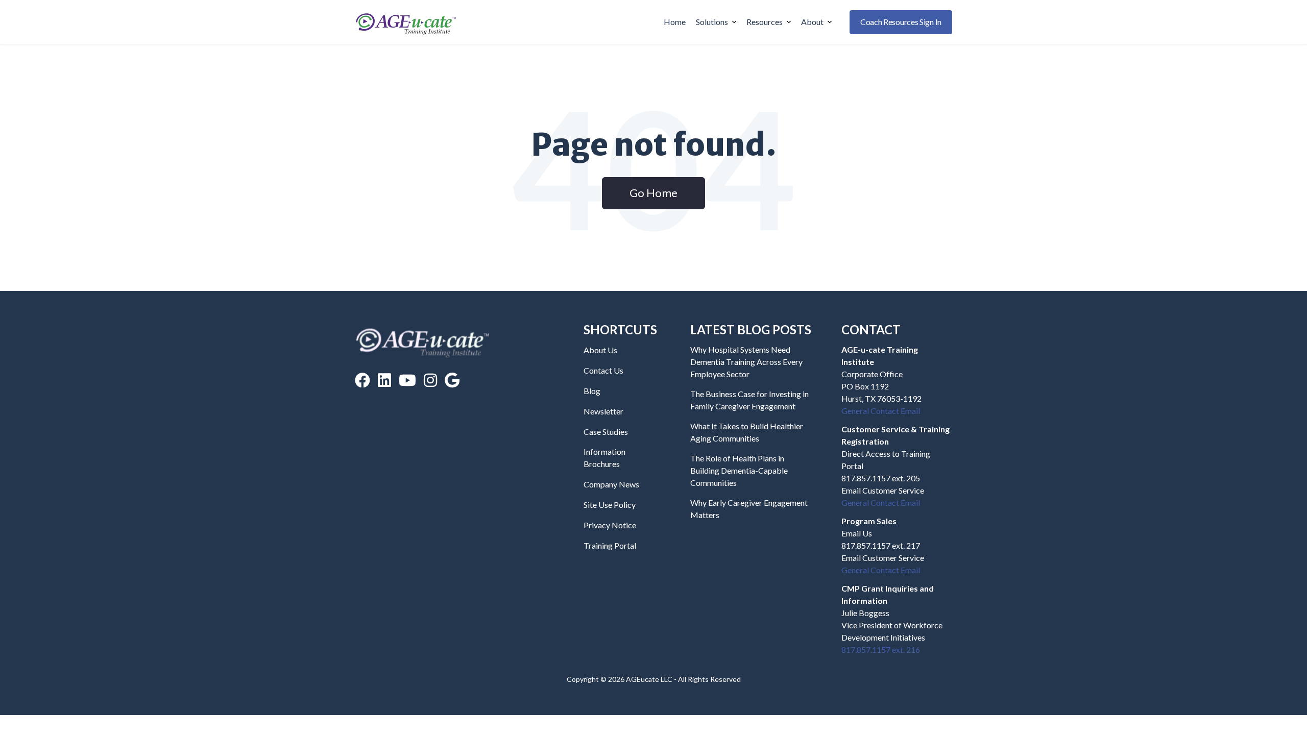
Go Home (653, 193)
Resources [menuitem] (764, 22)
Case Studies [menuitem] (606, 431)
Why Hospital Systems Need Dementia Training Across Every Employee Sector (746, 362)
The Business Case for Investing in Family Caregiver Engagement (749, 400)
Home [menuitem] (675, 22)
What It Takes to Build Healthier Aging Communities (746, 432)
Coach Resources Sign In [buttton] (900, 22)
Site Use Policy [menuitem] (610, 504)
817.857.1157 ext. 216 (880, 649)
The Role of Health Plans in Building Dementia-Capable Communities (739, 470)
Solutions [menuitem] (712, 22)
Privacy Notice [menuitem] (610, 525)
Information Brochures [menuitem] (604, 458)
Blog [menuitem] (592, 391)
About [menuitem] (812, 22)
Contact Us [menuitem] (603, 370)
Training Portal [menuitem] (610, 545)
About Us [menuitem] (600, 350)
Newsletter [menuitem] (603, 411)
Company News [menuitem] (611, 484)
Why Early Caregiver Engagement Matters (749, 509)
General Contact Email (880, 410)
